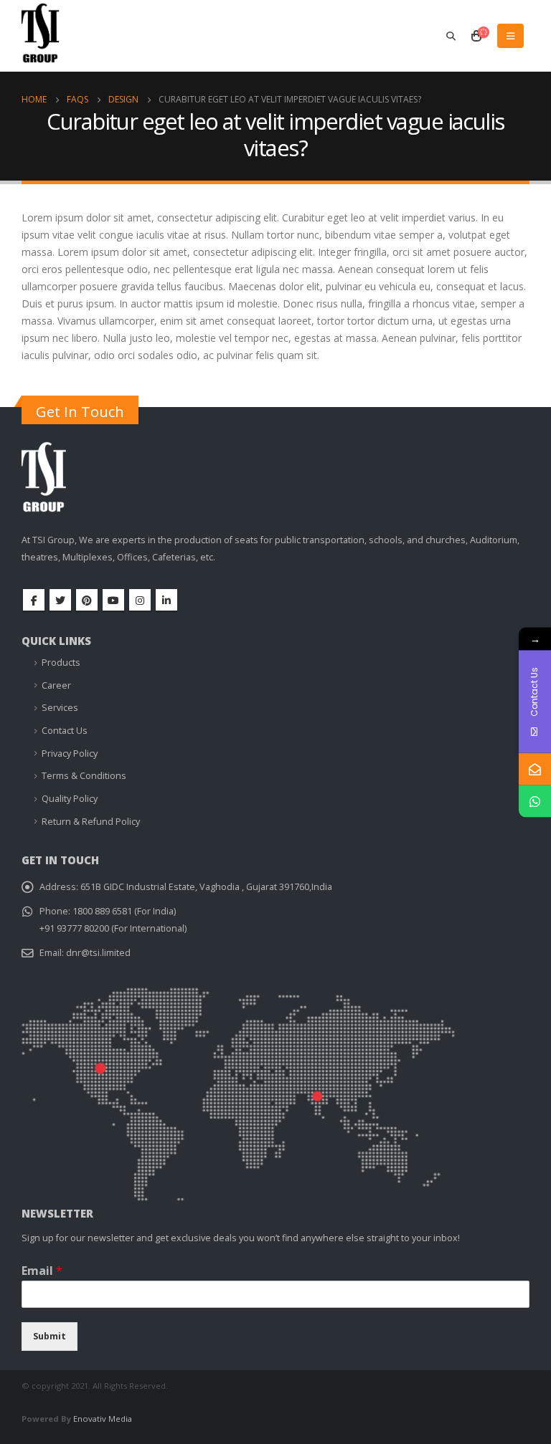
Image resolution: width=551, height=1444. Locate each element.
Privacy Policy (70, 753)
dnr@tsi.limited (98, 953)
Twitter (60, 600)
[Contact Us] (535, 768)
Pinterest (87, 600)
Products (61, 662)
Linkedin (166, 600)
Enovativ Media (102, 1418)
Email (42, 1270)
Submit (49, 1336)
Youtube (113, 600)
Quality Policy (70, 799)
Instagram (140, 600)
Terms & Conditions (84, 776)
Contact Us (65, 731)
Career (56, 685)
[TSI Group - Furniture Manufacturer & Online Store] (57, 38)
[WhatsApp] (535, 801)
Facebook (33, 600)
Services (60, 708)
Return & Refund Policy (91, 822)
